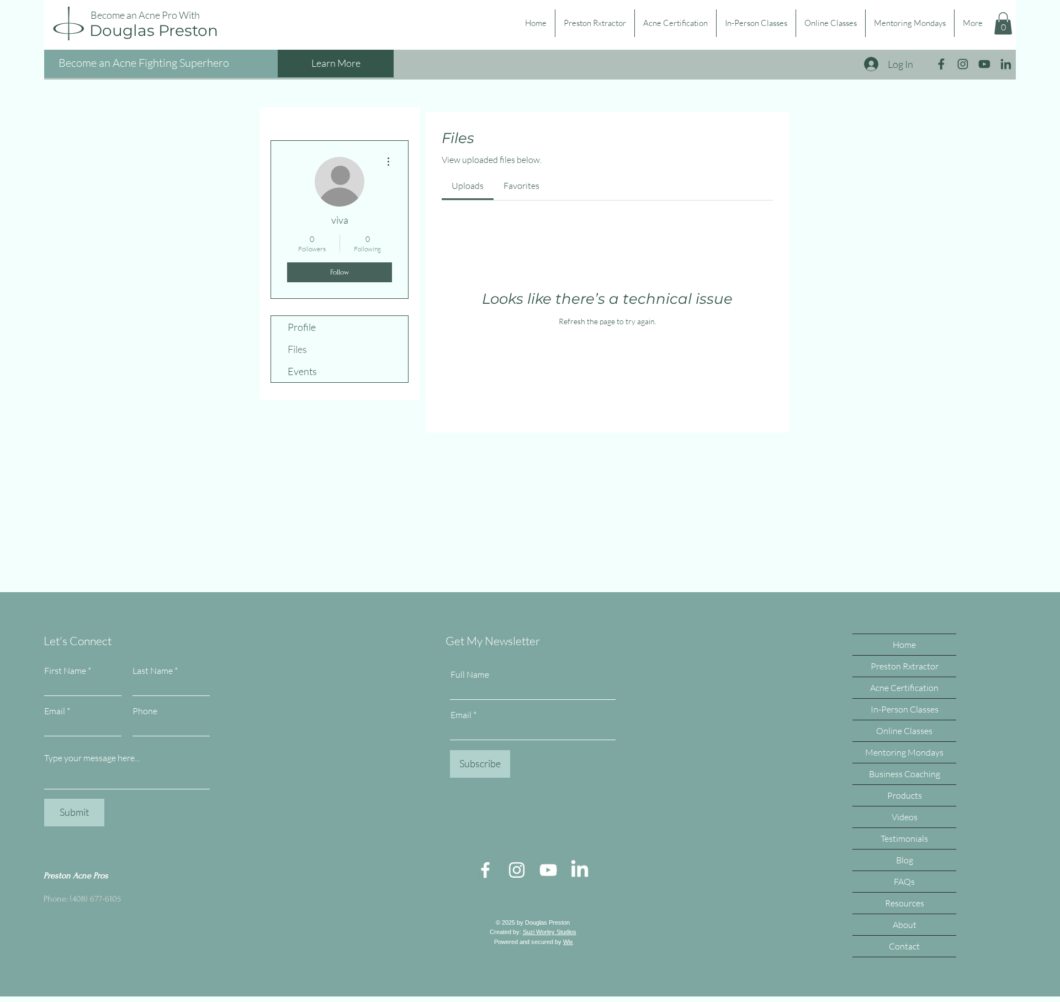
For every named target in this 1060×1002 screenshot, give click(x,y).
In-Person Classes (905, 709)
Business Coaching (904, 773)
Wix (568, 941)
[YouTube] (548, 869)
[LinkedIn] (579, 869)
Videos (905, 816)
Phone (144, 710)
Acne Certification (904, 687)
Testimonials (904, 838)
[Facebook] (485, 869)
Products (904, 795)
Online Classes (904, 730)
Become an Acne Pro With (145, 15)
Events (302, 371)
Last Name (152, 670)
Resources (904, 903)
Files (297, 349)
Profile (302, 327)
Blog (904, 860)
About (904, 924)
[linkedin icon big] (1006, 64)
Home (904, 644)
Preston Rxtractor (905, 666)
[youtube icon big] (984, 64)
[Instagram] (516, 869)
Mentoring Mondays (904, 752)
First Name (65, 670)
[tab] (468, 185)
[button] (1003, 23)
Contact (904, 946)
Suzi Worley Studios (549, 932)
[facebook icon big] (941, 64)
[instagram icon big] (962, 64)
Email (54, 710)
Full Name (470, 674)
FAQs (904, 881)
